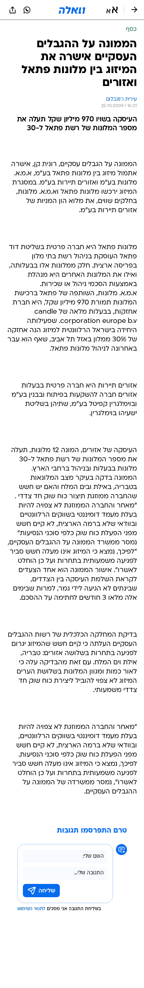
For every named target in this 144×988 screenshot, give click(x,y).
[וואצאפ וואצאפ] (27, 10)
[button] (112, 10)
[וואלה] (72, 10)
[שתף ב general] (12, 10)
